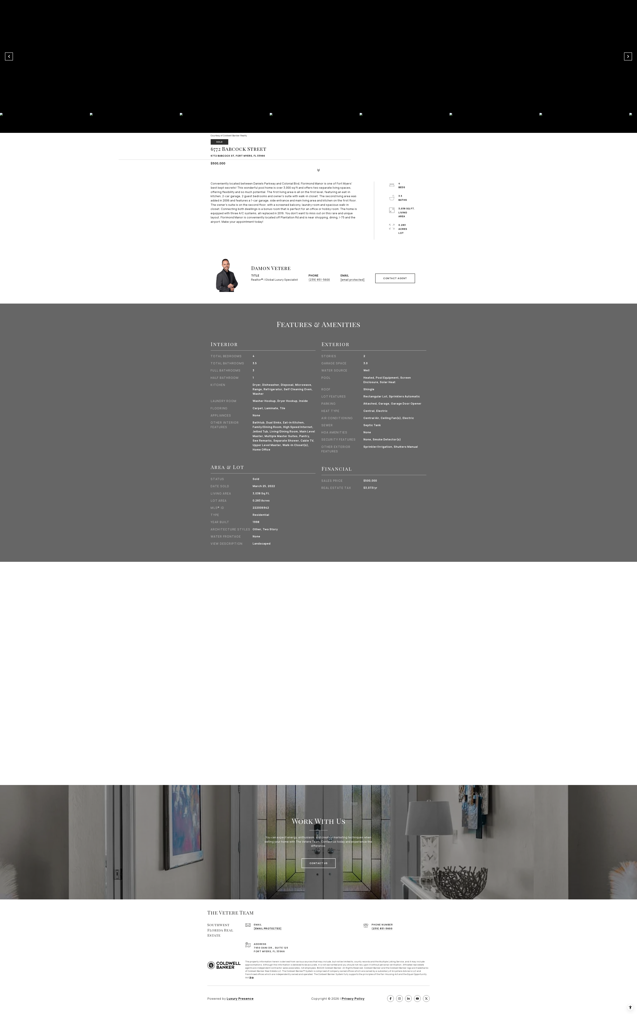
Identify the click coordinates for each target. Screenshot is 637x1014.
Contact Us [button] (319, 863)
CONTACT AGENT (395, 278)
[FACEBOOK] (390, 998)
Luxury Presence (240, 999)
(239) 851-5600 (319, 279)
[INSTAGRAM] (399, 998)
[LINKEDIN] (408, 998)
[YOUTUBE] (417, 998)
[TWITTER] (426, 998)
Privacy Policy (353, 999)
